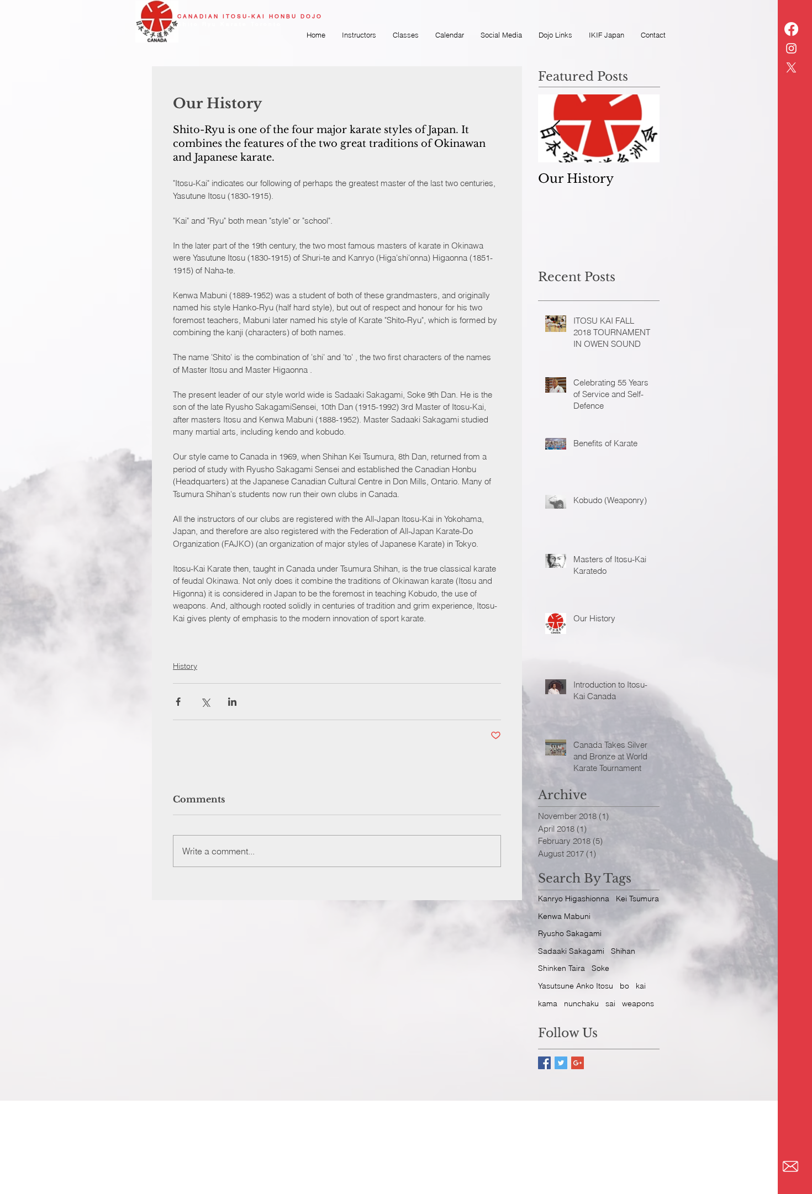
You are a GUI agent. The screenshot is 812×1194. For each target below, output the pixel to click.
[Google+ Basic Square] (577, 1062)
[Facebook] (791, 29)
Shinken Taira (561, 968)
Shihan (623, 951)
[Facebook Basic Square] (544, 1062)
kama (547, 1003)
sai (610, 1003)
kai (641, 986)
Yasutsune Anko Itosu (575, 986)
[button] (501, 35)
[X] (791, 68)
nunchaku (581, 1003)
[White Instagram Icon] (791, 48)
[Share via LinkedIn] (232, 701)
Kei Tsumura (637, 899)
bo (624, 986)
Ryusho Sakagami (570, 933)
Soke (600, 968)
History (185, 666)
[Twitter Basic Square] (561, 1062)
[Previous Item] (556, 128)
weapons (638, 1003)
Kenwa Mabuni (564, 916)
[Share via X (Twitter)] (205, 701)
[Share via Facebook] (178, 701)
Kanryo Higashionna (573, 899)
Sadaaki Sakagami (571, 951)
